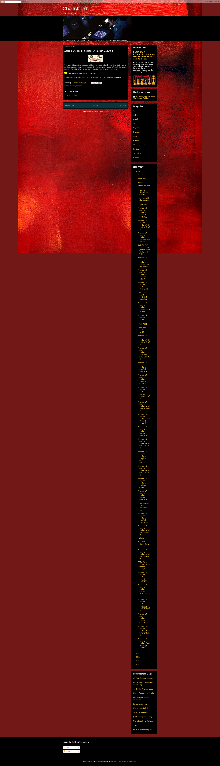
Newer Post (69, 105)
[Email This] (92, 83)
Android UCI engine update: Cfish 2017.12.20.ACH (144, 530)
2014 (138, 665)
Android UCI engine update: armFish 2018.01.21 (143, 212)
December (142, 175)
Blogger (134, 761)
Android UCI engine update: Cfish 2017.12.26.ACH (144, 470)
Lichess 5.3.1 (142, 538)
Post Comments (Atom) (100, 111)
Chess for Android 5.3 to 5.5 (143, 330)
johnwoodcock (116, 761)
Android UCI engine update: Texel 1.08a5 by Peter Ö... (144, 643)
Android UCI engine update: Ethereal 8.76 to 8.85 (144, 307)
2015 (138, 661)
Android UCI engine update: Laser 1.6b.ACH (143, 319)
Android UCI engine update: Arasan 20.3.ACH (143, 495)
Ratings (136, 149)
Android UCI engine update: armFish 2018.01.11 (143, 367)
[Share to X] (97, 83)
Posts (67, 747)
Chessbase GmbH (140, 708)
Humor (136, 141)
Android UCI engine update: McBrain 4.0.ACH (143, 483)
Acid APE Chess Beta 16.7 (143, 544)
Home (95, 105)
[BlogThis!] (95, 83)
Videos (136, 158)
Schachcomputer (140, 704)
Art (134, 115)
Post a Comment (72, 95)
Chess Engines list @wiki (143, 693)
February (142, 179)
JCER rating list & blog (142, 717)
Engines (72, 86)
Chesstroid (75, 8)
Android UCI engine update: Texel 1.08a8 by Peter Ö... (144, 419)
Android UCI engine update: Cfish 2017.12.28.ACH (144, 443)
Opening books (139, 145)
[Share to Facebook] (99, 83)
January (141, 182)
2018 (138, 172)
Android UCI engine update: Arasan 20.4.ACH (143, 431)
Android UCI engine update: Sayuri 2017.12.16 (143, 577)
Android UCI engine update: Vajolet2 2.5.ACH (143, 379)
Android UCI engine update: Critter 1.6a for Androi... (143, 262)
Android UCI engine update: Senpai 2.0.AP (143, 618)
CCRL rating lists (140, 713)
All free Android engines (143, 678)
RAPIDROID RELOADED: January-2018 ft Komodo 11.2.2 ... (144, 250)
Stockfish (79, 86)
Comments (69, 751)
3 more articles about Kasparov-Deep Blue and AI (144, 190)
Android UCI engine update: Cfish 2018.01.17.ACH (144, 225)
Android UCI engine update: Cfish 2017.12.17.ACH (144, 554)
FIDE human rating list (142, 730)
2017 (138, 653)
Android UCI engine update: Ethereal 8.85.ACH (143, 274)
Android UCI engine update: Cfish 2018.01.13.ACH (144, 340)
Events (136, 132)
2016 (138, 657)
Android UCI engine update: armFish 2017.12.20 (143, 518)
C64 (134, 124)
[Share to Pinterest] (101, 83)
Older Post (121, 105)
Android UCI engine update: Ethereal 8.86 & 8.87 (144, 237)
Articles (136, 119)
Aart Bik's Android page (143, 689)
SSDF (135, 725)
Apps (135, 111)
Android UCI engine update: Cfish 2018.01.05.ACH (144, 406)
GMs (135, 136)
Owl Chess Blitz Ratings (143, 721)
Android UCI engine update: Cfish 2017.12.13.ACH (144, 631)
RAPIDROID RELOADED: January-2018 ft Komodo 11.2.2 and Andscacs (144, 55)
